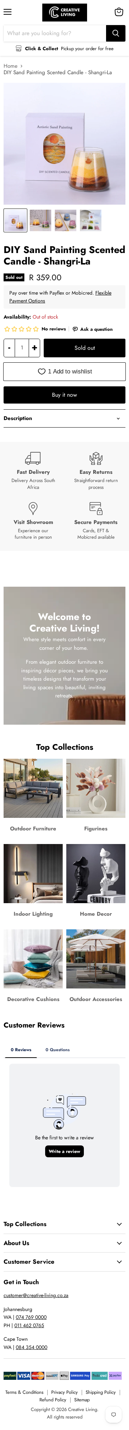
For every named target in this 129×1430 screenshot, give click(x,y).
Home (11, 66)
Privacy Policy (64, 1392)
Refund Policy (52, 1399)
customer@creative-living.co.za (36, 1295)
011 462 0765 (29, 1325)
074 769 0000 (31, 1317)
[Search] (115, 33)
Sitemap (82, 1399)
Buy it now (64, 395)
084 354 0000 (31, 1347)
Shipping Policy (101, 1392)
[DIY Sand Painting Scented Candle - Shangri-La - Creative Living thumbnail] (15, 220)
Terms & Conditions (24, 1392)
